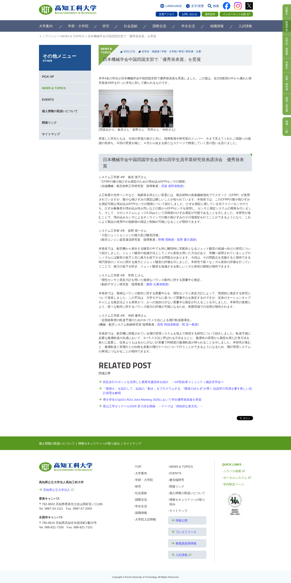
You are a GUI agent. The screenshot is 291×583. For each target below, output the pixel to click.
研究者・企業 (193, 51)
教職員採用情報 (186, 543)
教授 (172, 186)
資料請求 (210, 14)
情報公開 (181, 520)
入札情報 (181, 555)
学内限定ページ (233, 484)
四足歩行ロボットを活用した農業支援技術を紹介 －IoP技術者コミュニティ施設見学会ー (163, 382)
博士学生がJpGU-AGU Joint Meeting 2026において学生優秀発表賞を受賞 (152, 399)
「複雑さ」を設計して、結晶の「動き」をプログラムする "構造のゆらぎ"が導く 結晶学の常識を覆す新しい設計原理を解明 (177, 391)
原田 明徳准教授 (168, 324)
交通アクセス (166, 14)
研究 (181, 51)
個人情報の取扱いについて (60, 111)
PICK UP (48, 76)
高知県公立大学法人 (56, 490)
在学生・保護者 (151, 51)
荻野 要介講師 (186, 239)
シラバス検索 (232, 471)
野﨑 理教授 (166, 239)
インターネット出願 (234, 14)
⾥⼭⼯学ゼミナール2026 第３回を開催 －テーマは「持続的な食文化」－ (153, 406)
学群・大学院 (169, 51)
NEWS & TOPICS (72, 36)
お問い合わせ (189, 14)
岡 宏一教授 (190, 324)
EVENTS (48, 99)
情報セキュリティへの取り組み (99, 443)
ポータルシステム (235, 477)
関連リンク (49, 122)
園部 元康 (157, 284)
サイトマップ (51, 134)
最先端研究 (176, 480)
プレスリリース (186, 532)
